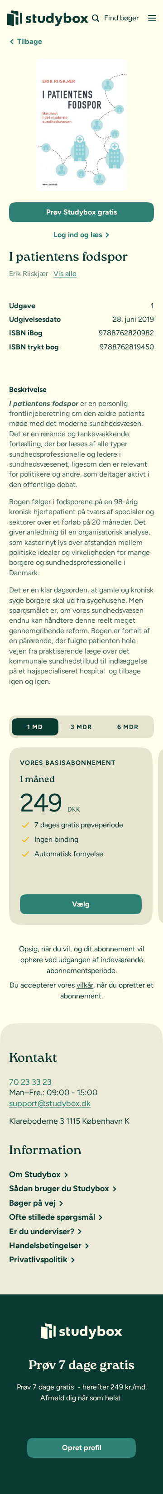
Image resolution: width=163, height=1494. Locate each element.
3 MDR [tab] (81, 727)
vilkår (85, 985)
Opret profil (81, 1447)
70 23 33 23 (30, 1082)
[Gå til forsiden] (47, 18)
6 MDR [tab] (128, 727)
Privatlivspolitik (38, 1260)
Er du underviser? (41, 1231)
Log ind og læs (77, 234)
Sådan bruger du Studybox (59, 1188)
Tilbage (29, 41)
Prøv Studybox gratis (81, 212)
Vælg (81, 904)
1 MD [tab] (35, 727)
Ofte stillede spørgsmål (52, 1217)
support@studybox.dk (50, 1103)
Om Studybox (35, 1174)
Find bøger (121, 18)
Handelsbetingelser (45, 1246)
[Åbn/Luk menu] (152, 18)
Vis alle (65, 273)
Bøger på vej (32, 1203)
